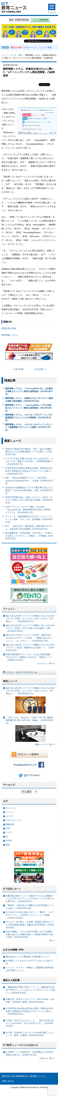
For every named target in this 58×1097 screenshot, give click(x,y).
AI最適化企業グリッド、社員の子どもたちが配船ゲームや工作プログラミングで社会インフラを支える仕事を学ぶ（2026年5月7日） (30, 898)
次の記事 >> (40, 369)
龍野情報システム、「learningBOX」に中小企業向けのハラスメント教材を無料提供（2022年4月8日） (28, 408)
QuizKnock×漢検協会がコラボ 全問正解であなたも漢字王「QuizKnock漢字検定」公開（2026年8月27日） (29, 490)
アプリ (9, 832)
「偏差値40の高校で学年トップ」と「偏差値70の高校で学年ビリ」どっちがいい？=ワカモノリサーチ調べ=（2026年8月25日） (30, 990)
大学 (8, 828)
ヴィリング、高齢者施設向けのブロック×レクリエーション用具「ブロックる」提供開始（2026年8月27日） (29, 519)
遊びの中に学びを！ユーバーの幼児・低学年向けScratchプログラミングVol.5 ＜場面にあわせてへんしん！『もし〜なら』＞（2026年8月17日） (30, 638)
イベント (10, 812)
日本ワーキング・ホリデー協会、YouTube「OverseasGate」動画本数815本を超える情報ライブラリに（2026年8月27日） (28, 509)
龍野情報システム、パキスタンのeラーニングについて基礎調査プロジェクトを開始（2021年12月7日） (28, 427)
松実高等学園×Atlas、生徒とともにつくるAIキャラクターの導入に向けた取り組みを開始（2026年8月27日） (29, 500)
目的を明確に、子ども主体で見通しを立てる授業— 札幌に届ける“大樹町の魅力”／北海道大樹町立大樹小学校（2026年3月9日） (30, 934)
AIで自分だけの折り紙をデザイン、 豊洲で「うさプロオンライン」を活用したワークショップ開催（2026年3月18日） (30, 915)
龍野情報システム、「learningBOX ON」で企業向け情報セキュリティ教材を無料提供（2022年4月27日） (29, 391)
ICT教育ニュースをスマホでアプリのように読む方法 (29, 962)
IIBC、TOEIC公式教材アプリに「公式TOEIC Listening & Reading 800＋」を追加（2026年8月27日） (29, 481)
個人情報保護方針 (20, 1076)
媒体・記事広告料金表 (19, 20)
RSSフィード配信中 (29, 754)
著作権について (37, 1076)
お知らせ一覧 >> (47, 1058)
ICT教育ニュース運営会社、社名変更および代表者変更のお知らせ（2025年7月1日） (29, 1053)
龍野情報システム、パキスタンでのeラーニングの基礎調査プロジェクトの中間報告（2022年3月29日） (28, 417)
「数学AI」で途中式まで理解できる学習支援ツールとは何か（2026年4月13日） (30, 906)
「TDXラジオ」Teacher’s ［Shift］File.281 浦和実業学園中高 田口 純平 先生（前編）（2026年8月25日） (29, 720)
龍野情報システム (9, 335)
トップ (4, 55)
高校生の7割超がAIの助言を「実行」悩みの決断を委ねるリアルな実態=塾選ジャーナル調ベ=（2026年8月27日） (28, 452)
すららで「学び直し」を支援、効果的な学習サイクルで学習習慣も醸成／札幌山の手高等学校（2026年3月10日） (30, 925)
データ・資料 (16, 55)
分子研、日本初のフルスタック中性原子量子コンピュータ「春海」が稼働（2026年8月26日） (30, 1034)
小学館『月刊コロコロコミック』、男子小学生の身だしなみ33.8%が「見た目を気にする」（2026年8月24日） (30, 1023)
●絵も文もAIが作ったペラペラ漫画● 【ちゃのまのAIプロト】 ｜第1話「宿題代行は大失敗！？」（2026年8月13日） (30, 647)
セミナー (10, 816)
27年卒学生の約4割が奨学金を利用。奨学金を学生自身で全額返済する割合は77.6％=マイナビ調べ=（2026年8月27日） (28, 471)
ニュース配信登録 (40, 20)
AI (7, 836)
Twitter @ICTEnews (29, 775)
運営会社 (5, 1076)
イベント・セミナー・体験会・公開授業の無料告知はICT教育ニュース (30, 969)
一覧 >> (51, 940)
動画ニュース (10, 681)
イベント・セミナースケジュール (21, 672)
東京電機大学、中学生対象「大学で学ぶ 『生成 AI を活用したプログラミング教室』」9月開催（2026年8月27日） (29, 536)
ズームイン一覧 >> (46, 663)
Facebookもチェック (29, 764)
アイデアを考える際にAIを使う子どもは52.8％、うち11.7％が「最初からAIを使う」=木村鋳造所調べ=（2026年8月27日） (29, 461)
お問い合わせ (7, 1081)
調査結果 (10, 824)
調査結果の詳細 (8, 328)
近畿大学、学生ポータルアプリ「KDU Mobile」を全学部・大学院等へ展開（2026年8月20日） (30, 1000)
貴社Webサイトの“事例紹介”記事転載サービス (27, 956)
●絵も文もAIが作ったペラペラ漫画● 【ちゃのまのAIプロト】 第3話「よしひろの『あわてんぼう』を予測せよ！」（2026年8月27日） (30, 618)
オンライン (11, 808)
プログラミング (13, 820)
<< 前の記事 (17, 369)
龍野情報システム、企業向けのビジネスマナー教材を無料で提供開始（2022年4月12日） (29, 399)
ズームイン (9, 609)
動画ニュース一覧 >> (45, 744)
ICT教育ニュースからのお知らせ (20, 1045)
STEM (9, 840)
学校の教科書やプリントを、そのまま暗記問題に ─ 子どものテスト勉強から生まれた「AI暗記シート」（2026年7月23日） (30, 657)
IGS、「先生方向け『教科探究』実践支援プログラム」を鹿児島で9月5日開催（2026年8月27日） (28, 527)
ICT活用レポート (12, 889)
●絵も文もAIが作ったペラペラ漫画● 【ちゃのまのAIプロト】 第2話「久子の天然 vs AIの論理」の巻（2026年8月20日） (30, 628)
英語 (8, 845)
